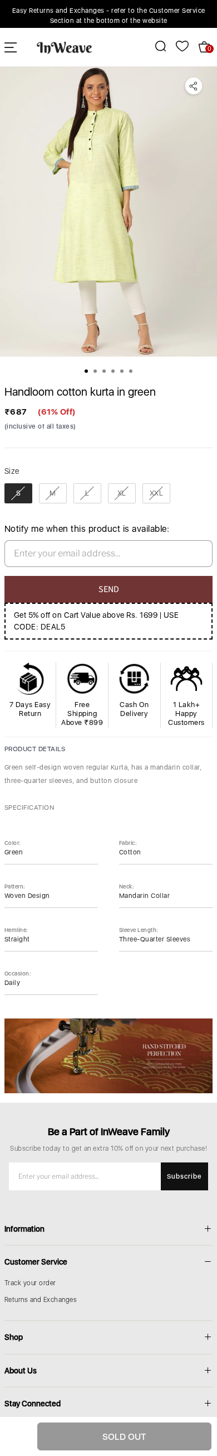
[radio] (18, 493)
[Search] (154, 46)
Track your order (30, 1283)
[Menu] (10, 47)
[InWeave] (64, 47)
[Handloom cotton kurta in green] (108, 211)
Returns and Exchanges (40, 1300)
